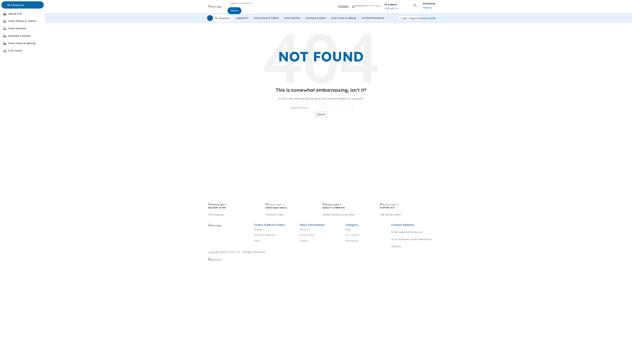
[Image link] (215, 225)
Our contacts (352, 235)
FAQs (257, 240)
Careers (304, 240)
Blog (347, 229)
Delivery (258, 229)
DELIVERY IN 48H (217, 207)
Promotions (351, 240)
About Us (305, 229)
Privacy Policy (307, 235)
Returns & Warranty (264, 235)
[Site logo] (215, 6)
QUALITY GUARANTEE (334, 207)
